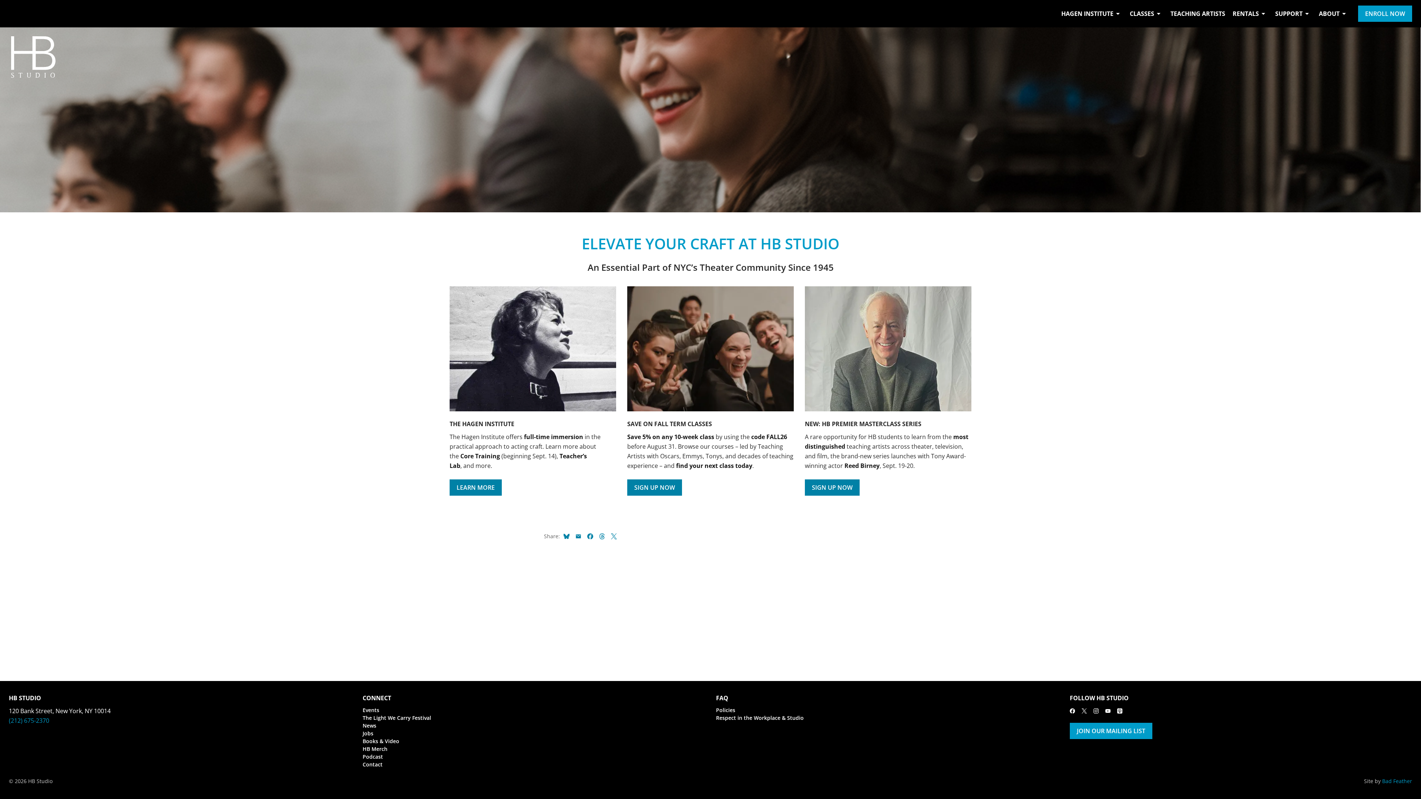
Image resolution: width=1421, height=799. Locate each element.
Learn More (476, 487)
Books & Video (381, 741)
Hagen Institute (1087, 14)
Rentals (1246, 14)
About (1329, 14)
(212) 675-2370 (29, 721)
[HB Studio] (16, 13)
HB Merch (375, 748)
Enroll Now (1385, 14)
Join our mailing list (1111, 731)
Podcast (373, 756)
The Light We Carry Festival (397, 717)
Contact (373, 764)
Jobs (368, 733)
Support (1289, 14)
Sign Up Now (654, 487)
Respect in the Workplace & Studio (760, 717)
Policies (725, 710)
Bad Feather (1397, 781)
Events (371, 710)
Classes (1142, 14)
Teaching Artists (1197, 14)
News (369, 725)
